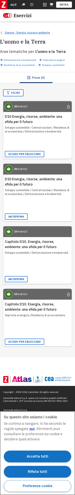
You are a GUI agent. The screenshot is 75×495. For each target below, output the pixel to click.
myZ (13, 4)
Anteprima (16, 216)
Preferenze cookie (37, 486)
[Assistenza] (23, 4)
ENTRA (64, 4)
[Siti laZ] (45, 5)
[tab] (36, 77)
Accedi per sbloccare (24, 154)
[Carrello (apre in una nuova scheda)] (51, 4)
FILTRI (15, 93)
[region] (37, 453)
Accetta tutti (37, 456)
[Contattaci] (31, 4)
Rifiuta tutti (37, 471)
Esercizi (22, 15)
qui (32, 428)
